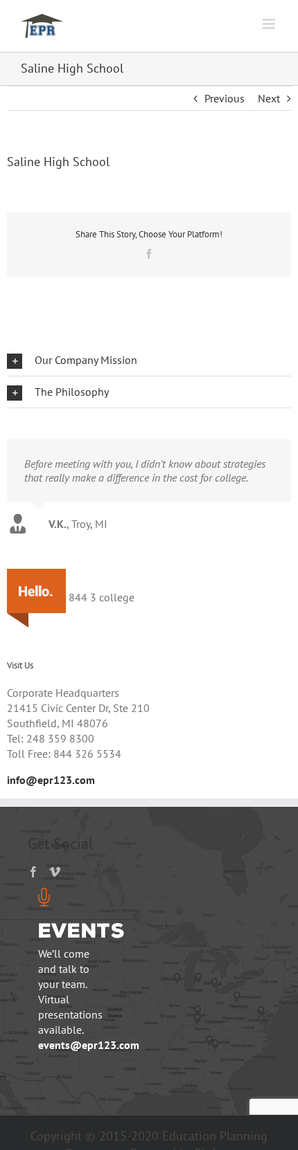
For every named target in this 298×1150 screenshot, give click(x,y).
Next (269, 98)
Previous (224, 98)
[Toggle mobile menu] (270, 24)
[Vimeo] (54, 881)
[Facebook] (33, 881)
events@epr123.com (88, 1055)
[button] (149, 360)
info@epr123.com (51, 790)
